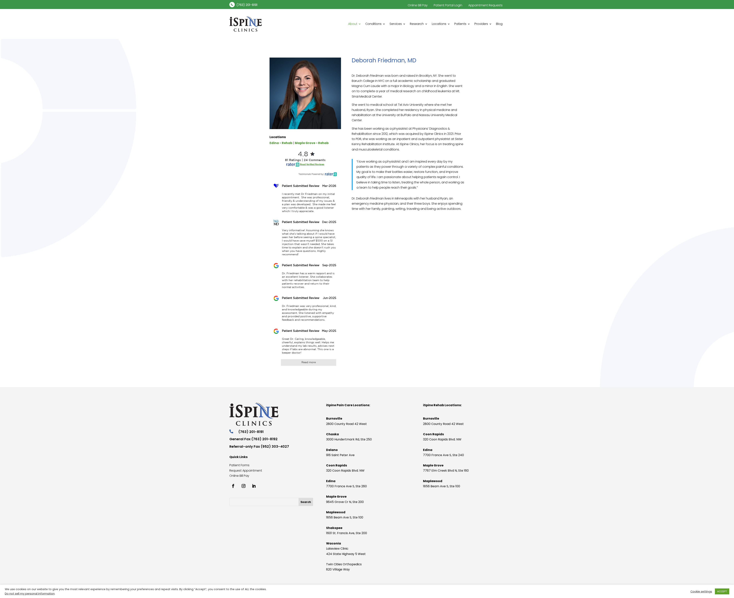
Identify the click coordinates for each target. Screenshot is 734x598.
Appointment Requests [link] (485, 5)
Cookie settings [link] (701, 591)
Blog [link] (499, 24)
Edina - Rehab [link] (281, 143)
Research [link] (417, 24)
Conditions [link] (373, 24)
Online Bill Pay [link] (418, 5)
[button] (306, 502)
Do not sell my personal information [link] (30, 594)
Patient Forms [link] (239, 465)
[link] (232, 4)
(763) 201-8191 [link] (246, 5)
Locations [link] (439, 24)
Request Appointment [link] (245, 470)
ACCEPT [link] (722, 591)
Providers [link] (481, 24)
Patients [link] (460, 24)
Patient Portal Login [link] (448, 5)
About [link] (352, 24)
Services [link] (396, 24)
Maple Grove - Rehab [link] (312, 143)
